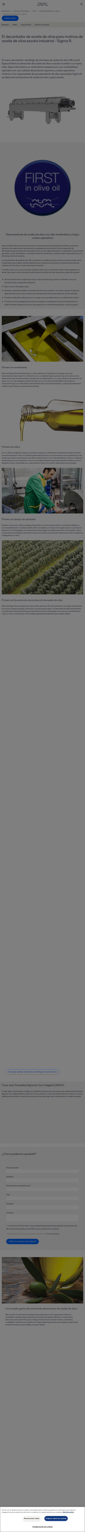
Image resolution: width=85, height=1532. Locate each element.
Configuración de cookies (42, 1527)
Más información (68, 1512)
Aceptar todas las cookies (56, 1518)
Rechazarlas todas (31, 1518)
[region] (42, 1519)
